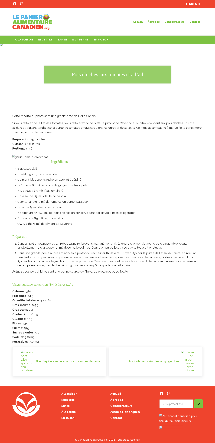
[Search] (198, 403)
